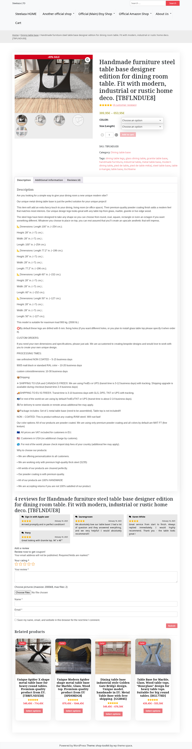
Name (18, 599)
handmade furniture (111, 162)
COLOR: (104, 119)
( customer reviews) (124, 105)
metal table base (151, 162)
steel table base (162, 165)
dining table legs (115, 158)
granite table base (157, 158)
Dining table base (30, 34)
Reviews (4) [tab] (73, 180)
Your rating (22, 560)
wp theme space (122, 745)
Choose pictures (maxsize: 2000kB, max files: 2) (41, 587)
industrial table (132, 162)
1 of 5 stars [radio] (16, 564)
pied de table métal (141, 165)
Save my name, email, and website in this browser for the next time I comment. (58, 620)
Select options (33, 710)
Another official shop (57, 14)
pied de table (121, 165)
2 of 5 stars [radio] (20, 564)
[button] (87, 60)
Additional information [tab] (49, 180)
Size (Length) (107, 126)
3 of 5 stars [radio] (25, 564)
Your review (22, 569)
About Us (162, 14)
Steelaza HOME (25, 14)
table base (117, 169)
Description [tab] (24, 180)
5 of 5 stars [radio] (33, 564)
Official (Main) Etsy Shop (95, 14)
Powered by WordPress (72, 745)
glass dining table (136, 158)
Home (15, 34)
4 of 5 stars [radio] (29, 564)
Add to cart (128, 134)
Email (18, 609)
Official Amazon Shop (134, 14)
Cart (18, 23)
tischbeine (130, 169)
